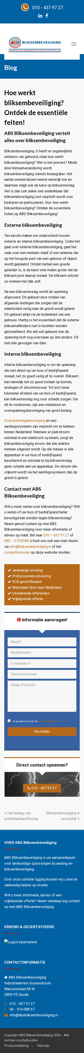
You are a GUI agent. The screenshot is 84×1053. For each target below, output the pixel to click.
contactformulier (17, 552)
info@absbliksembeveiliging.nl (34, 1015)
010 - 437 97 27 (43, 788)
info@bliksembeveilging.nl (30, 546)
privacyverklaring (48, 721)
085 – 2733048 (16, 541)
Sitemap (43, 1046)
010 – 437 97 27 (56, 535)
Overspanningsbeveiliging (24, 420)
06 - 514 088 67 (22, 1009)
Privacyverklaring (16, 1046)
